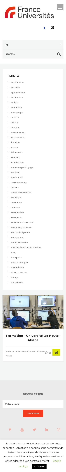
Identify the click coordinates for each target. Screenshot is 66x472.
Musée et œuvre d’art (21, 192)
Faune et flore (17, 162)
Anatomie (15, 87)
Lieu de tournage (19, 182)
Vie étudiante (17, 267)
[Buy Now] (50, 352)
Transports (16, 257)
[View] (46, 352)
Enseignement (18, 132)
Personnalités (17, 212)
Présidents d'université (22, 222)
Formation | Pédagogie (22, 167)
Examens (15, 157)
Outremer (15, 207)
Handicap (15, 172)
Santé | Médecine (19, 242)
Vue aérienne (17, 282)
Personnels (16, 217)
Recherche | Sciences (21, 227)
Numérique (16, 197)
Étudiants (15, 142)
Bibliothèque (17, 112)
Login (44, 28)
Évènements (17, 152)
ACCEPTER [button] (39, 466)
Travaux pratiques (19, 262)
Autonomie (16, 107)
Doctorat (15, 127)
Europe (14, 147)
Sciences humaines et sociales (26, 247)
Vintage (14, 277)
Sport (13, 252)
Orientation (16, 202)
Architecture (17, 97)
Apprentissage (18, 92)
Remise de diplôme (20, 232)
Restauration (17, 237)
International (17, 177)
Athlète (14, 102)
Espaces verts (18, 137)
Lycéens (15, 187)
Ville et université (19, 272)
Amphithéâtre (17, 82)
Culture (14, 122)
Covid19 (15, 117)
